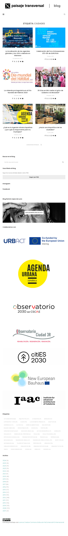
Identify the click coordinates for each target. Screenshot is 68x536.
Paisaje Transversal (49, 434)
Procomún (44, 437)
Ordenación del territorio (22, 434)
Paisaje (37, 434)
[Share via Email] (22, 61)
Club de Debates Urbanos (37, 421)
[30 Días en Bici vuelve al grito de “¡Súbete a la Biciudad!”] (50, 77)
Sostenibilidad (9, 443)
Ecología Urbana (9, 428)
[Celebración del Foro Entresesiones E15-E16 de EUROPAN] (50, 38)
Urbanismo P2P (25, 446)
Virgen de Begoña (16, 449)
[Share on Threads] (18, 61)
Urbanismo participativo (40, 446)
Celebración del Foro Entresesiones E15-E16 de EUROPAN (50, 52)
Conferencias (8, 425)
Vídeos (37, 449)
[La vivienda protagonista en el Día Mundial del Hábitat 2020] (18, 77)
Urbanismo (48, 443)
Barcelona (48, 418)
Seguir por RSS (34, 177)
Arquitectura (24, 418)
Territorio (37, 443)
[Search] (64, 14)
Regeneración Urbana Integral (42, 440)
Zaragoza (47, 449)
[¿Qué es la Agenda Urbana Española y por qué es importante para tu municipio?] (18, 114)
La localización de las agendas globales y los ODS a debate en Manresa (17, 53)
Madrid (57, 431)
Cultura (19, 425)
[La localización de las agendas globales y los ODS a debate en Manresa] (18, 38)
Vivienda (28, 449)
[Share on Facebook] (12, 61)
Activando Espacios (10, 418)
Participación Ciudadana (11, 437)
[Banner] (34, 309)
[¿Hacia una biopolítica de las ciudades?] (50, 114)
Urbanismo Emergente (11, 446)
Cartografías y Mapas (10, 421)
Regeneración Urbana (23, 440)
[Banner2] (34, 273)
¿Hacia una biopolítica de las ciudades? (50, 128)
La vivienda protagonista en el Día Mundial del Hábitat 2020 (17, 91)
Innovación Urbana (27, 431)
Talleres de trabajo (23, 443)
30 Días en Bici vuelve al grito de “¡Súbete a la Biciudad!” (50, 91)
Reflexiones (8, 440)
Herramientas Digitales (11, 431)
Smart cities (59, 440)
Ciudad (23, 421)
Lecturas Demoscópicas (44, 431)
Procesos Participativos (29, 437)
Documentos (46, 425)
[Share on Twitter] (14, 61)
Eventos (44, 428)
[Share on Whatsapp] (16, 61)
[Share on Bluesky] (20, 61)
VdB (6, 449)
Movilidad (7, 434)
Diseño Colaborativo (32, 425)
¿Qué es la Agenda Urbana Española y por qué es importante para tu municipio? (17, 129)
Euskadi (34, 428)
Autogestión (36, 418)
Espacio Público (23, 428)
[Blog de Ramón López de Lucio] (34, 213)
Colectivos (52, 421)
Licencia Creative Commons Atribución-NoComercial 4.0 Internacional (41, 522)
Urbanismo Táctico (57, 446)
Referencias (55, 437)
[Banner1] (34, 241)
